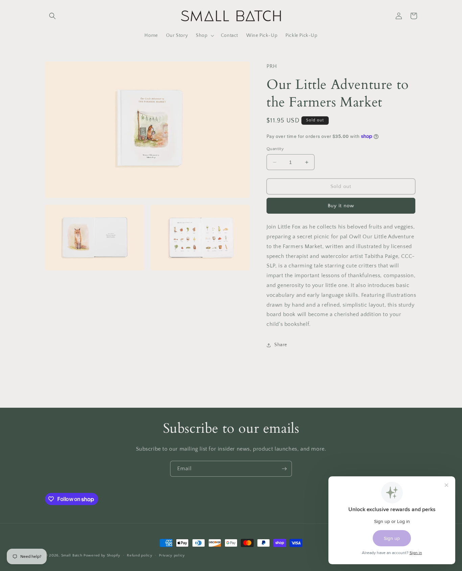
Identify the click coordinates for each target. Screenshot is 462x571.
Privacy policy (172, 555)
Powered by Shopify (102, 555)
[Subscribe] (284, 469)
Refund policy (139, 555)
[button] (52, 15)
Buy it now (341, 206)
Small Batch (72, 555)
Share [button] (280, 345)
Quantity (275, 148)
